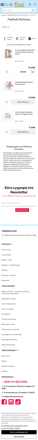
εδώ (7, 423)
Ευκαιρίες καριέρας (8, 366)
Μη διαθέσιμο (23, 102)
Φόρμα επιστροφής (8, 345)
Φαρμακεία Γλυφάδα (9, 299)
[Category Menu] (2, 4)
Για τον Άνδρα (6, 255)
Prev (2, 235)
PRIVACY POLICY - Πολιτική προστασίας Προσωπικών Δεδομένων (15, 292)
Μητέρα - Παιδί (7, 260)
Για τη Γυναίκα (6, 250)
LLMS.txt (5, 371)
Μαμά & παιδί (11, 15)
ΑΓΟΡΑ (23, 72)
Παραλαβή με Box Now (9, 339)
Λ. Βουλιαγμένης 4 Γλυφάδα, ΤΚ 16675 (19, 392)
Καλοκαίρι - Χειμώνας (9, 275)
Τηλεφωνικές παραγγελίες (10, 329)
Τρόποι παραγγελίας (9, 304)
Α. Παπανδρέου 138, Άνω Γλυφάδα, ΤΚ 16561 (18, 387)
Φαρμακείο (5, 280)
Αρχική (4, 15)
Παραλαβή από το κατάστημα (12, 334)
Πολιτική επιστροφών (9, 319)
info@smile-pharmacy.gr (13, 396)
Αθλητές (4, 270)
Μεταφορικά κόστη (8, 324)
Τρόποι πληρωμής (8, 309)
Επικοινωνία (6, 356)
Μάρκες (4, 361)
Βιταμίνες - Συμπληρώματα (11, 265)
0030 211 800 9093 (15, 381)
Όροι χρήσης (6, 314)
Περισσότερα (19, 436)
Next (35, 235)
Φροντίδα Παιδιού (23, 15)
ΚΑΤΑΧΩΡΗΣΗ (22, 210)
